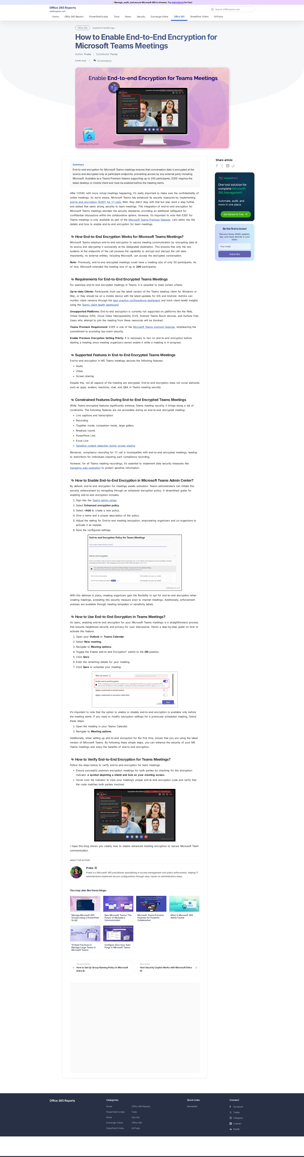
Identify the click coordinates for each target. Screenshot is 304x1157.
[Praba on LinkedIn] (96, 868)
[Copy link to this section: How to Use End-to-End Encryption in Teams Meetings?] (72, 617)
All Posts (218, 16)
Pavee (114, 54)
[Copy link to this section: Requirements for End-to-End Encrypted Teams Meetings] (72, 279)
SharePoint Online (199, 16)
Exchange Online (159, 16)
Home (55, 16)
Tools (116, 16)
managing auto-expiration (85, 467)
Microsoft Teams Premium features (149, 219)
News (128, 16)
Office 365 (179, 16)
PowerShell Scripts (98, 16)
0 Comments (104, 60)
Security (141, 16)
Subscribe (234, 254)
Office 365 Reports (74, 16)
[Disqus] (134, 1027)
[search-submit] (250, 9)
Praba (87, 54)
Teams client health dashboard (100, 304)
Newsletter (192, 1106)
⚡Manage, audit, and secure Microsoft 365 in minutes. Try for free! (152, 2)
